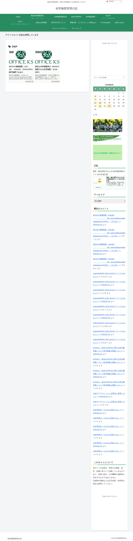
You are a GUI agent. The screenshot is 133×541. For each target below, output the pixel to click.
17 (95, 103)
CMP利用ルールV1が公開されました (107, 410)
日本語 (111, 1)
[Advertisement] (109, 58)
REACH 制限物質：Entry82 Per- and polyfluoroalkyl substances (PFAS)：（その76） (109, 218)
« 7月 (95, 115)
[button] (123, 77)
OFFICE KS (97, 225)
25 (100, 106)
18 (100, 103)
